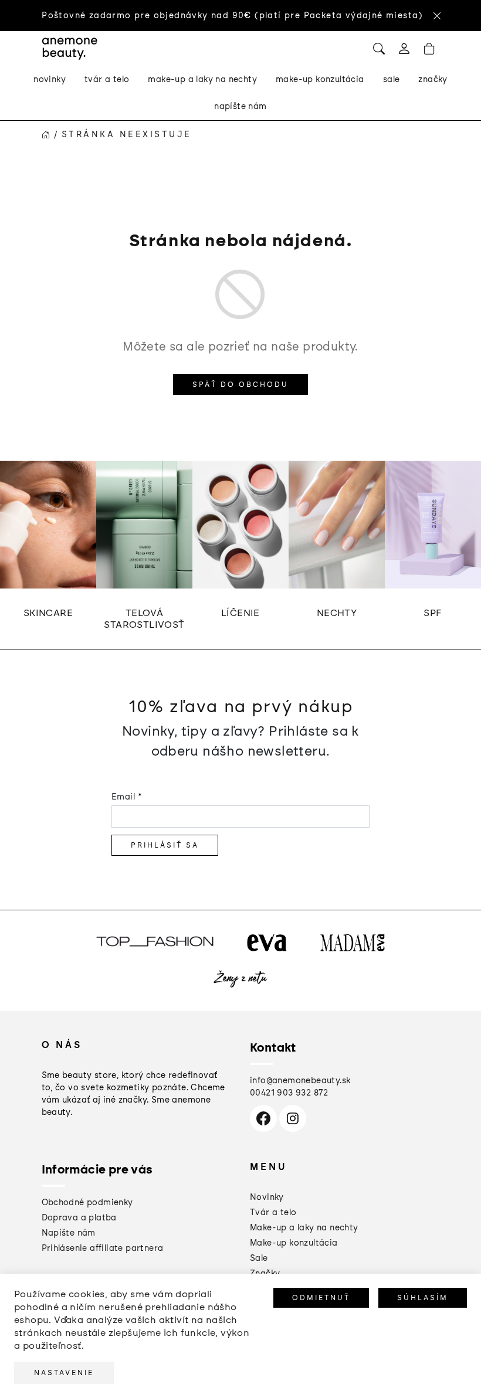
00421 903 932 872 (289, 1093)
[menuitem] (49, 79)
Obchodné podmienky (87, 1202)
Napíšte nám (69, 1233)
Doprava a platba (79, 1218)
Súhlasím (422, 1298)
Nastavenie (64, 1373)
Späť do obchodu (240, 384)
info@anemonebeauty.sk (300, 1081)
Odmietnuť (321, 1298)
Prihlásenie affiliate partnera (103, 1248)
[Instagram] (292, 1118)
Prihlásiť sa (165, 845)
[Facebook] (263, 1118)
